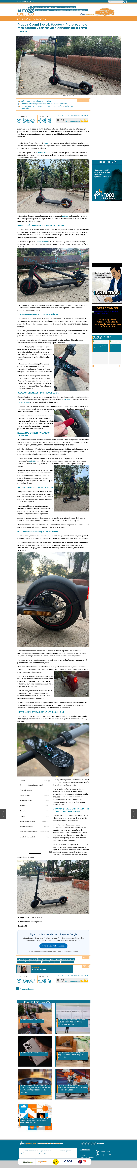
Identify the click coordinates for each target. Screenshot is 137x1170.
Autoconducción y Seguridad (64, 10)
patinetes (32, 461)
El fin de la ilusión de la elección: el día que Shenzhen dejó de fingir (102, 275)
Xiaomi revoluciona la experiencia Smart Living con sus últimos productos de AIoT (35, 1121)
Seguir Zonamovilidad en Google (53, 946)
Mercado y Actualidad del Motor (43, 7)
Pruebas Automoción (57, 7)
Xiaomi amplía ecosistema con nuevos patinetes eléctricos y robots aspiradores (71, 1022)
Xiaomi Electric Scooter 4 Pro (26, 959)
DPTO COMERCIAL (83, 1157)
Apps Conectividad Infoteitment (30, 1152)
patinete (65, 216)
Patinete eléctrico (67, 962)
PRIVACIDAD (85, 1155)
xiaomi (57, 962)
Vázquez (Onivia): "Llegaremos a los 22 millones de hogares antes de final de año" (107, 322)
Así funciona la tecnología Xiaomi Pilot (35, 101)
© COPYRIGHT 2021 (42, 1143)
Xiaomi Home (42, 959)
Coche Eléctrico (44, 1153)
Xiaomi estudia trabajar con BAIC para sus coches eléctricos (43, 104)
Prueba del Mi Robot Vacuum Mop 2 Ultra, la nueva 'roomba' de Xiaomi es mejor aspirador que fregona (35, 1089)
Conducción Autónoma (70, 7)
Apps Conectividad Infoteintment (43, 10)
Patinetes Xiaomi (47, 962)
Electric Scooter (44, 152)
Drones (75, 10)
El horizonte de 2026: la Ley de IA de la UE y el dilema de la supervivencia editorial (102, 173)
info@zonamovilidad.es (107, 1155)
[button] (124, 2)
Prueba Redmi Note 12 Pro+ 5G (34, 1053)
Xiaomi (46, 143)
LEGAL (80, 1155)
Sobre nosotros (86, 1149)
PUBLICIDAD (90, 1157)
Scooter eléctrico (34, 962)
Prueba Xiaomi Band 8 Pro (32, 1020)
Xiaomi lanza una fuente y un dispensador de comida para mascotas (71, 1055)
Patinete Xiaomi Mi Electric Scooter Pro (61, 959)
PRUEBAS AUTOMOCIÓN (32, 19)
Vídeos (54, 10)
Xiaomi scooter (22, 962)
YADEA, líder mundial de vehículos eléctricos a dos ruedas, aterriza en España (73, 1088)
